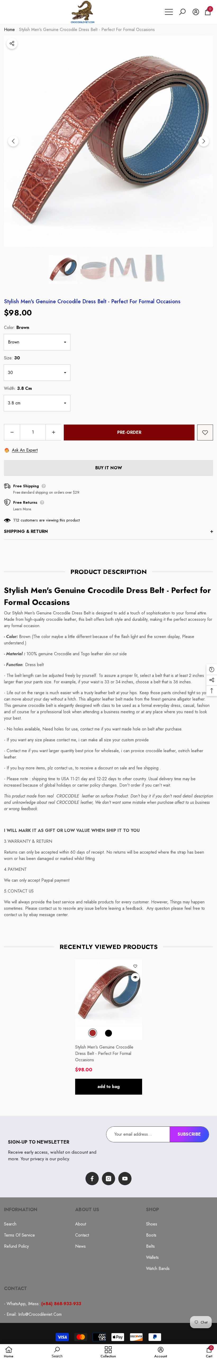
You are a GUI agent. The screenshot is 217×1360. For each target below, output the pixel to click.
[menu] (169, 12)
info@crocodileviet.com (40, 1314)
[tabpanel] (108, 1027)
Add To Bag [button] (108, 1086)
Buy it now (108, 468)
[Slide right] (203, 141)
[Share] (12, 43)
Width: (18, 388)
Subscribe (189, 1134)
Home (9, 29)
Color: (16, 327)
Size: (12, 358)
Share (12, 43)
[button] (182, 12)
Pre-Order (129, 432)
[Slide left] (13, 141)
